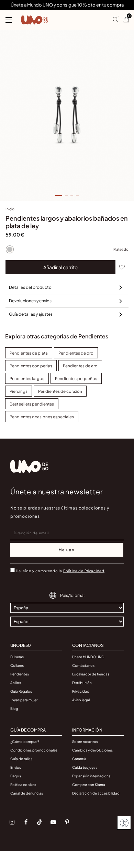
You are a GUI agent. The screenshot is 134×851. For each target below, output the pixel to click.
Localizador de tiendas (90, 674)
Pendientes (19, 674)
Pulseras (17, 657)
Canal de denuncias (26, 793)
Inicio (9, 209)
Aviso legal (81, 700)
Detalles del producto (30, 287)
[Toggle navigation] (8, 20)
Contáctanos (83, 665)
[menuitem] (9, 210)
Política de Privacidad (83, 571)
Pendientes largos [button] (27, 378)
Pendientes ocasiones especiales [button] (42, 416)
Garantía (79, 759)
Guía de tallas (21, 759)
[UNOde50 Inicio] (34, 20)
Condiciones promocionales (33, 750)
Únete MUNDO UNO (88, 657)
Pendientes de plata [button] (29, 353)
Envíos (15, 767)
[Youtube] (53, 822)
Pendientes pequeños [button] (76, 378)
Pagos (15, 776)
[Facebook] (26, 822)
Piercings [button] (18, 391)
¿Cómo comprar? (24, 741)
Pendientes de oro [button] (75, 353)
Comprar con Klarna (88, 784)
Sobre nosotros (85, 741)
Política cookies (23, 784)
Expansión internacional (91, 776)
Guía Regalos (21, 691)
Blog (14, 708)
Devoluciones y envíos (30, 300)
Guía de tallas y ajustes (31, 314)
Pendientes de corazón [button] (60, 391)
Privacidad (80, 691)
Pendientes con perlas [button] (31, 365)
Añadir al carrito (60, 267)
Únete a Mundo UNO (32, 5)
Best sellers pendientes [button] (32, 404)
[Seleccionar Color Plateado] (9, 249)
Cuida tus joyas (84, 767)
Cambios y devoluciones (92, 750)
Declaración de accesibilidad (96, 793)
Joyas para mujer (23, 700)
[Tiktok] (39, 822)
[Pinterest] (67, 822)
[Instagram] (12, 822)
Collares (17, 665)
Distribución (82, 683)
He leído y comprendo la (60, 571)
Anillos (15, 683)
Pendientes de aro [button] (80, 365)
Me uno (67, 550)
